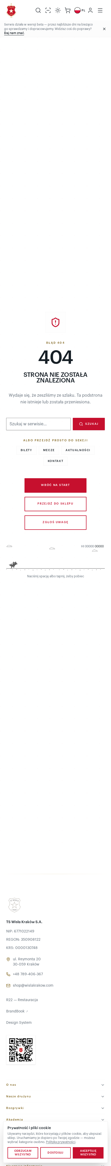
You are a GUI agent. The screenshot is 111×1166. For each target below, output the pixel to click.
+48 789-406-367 (28, 974)
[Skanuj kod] (48, 10)
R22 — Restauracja (22, 1000)
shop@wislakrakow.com (33, 985)
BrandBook (17, 1011)
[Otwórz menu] (100, 10)
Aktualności (78, 450)
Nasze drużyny (18, 1096)
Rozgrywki (15, 1108)
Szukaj (92, 423)
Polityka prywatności (60, 1142)
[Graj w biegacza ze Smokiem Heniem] (55, 558)
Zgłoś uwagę (55, 522)
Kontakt (56, 461)
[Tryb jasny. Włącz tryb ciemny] (57, 10)
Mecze (49, 450)
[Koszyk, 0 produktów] (67, 10)
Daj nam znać (14, 33)
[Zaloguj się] (90, 10)
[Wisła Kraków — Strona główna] (11, 10)
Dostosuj (55, 1152)
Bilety (26, 450)
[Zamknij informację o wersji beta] (104, 29)
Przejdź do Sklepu (55, 503)
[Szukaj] (38, 10)
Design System (19, 1023)
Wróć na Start (55, 485)
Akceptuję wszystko (88, 1152)
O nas (11, 1084)
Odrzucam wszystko (22, 1152)
